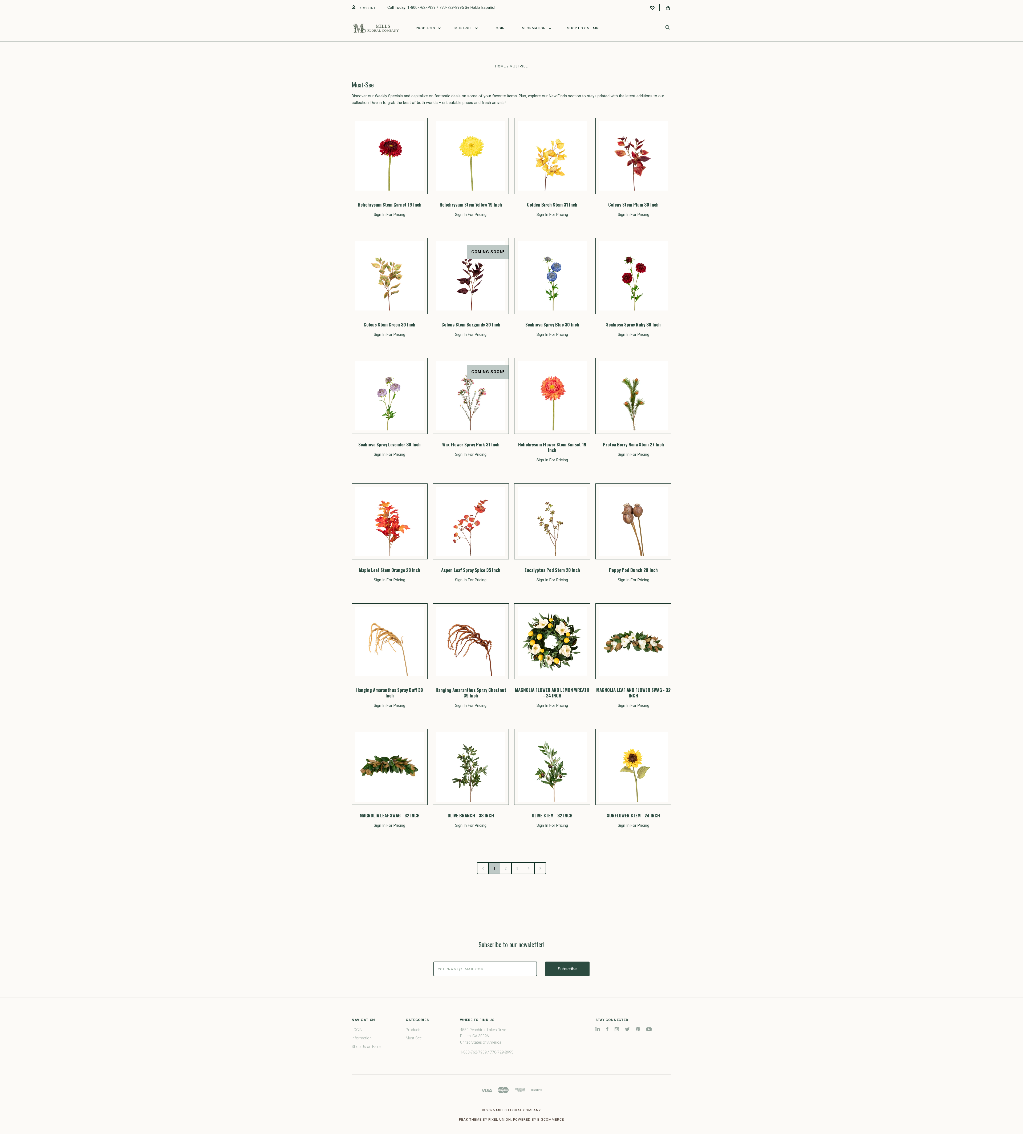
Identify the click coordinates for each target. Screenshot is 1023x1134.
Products (426, 28)
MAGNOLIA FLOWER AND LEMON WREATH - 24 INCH (552, 693)
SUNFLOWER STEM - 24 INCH (633, 815)
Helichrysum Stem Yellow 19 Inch (471, 204)
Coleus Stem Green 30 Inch (389, 324)
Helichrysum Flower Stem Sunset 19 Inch (552, 447)
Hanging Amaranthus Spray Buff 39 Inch (389, 693)
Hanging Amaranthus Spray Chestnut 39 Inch (471, 693)
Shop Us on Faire (584, 28)
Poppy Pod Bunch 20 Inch (633, 570)
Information (534, 28)
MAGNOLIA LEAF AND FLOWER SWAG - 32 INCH (633, 693)
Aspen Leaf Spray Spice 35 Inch (470, 570)
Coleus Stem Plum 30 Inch (633, 204)
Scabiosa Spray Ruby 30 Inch (633, 324)
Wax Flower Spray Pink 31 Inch (471, 444)
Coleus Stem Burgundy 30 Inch (470, 324)
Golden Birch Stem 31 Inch (552, 204)
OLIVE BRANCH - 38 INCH (471, 815)
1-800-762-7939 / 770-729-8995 (435, 7)
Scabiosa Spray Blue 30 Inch (552, 324)
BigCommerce (550, 1119)
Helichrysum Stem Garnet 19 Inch (389, 204)
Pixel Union (499, 1119)
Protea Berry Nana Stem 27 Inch (633, 444)
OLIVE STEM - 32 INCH (552, 815)
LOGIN (499, 28)
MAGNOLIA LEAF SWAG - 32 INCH (390, 815)
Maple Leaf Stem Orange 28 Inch (389, 570)
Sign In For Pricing (389, 214)
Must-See (464, 28)
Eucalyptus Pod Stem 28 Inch (552, 570)
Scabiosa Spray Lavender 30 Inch (389, 444)
